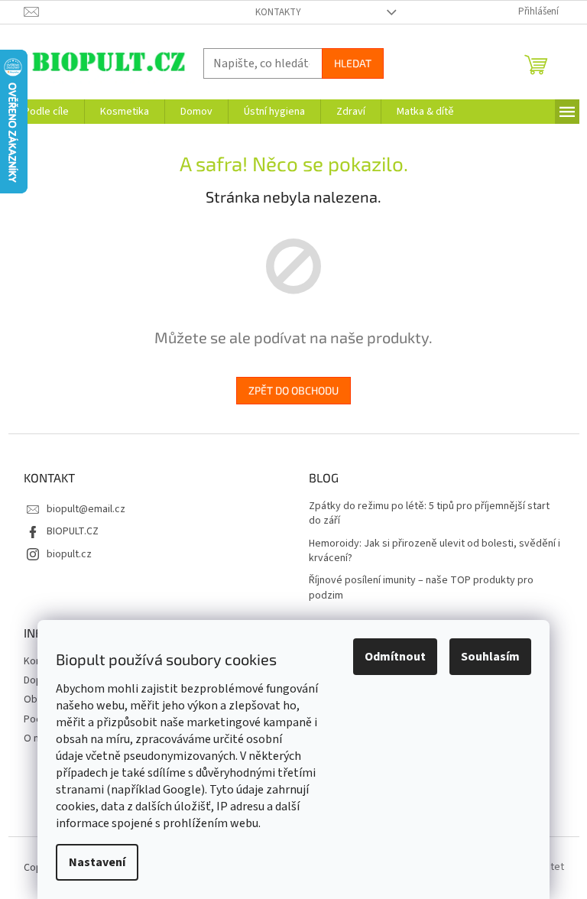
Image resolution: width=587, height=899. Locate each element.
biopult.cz (69, 554)
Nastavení (97, 862)
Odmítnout (395, 656)
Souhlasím (490, 656)
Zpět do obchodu (293, 390)
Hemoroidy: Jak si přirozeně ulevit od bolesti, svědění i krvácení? (434, 551)
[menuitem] (46, 111)
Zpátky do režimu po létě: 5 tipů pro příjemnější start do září (429, 513)
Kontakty (278, 12)
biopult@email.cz (86, 509)
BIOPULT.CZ (73, 531)
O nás (37, 738)
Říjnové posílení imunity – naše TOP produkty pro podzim (421, 587)
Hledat (352, 63)
